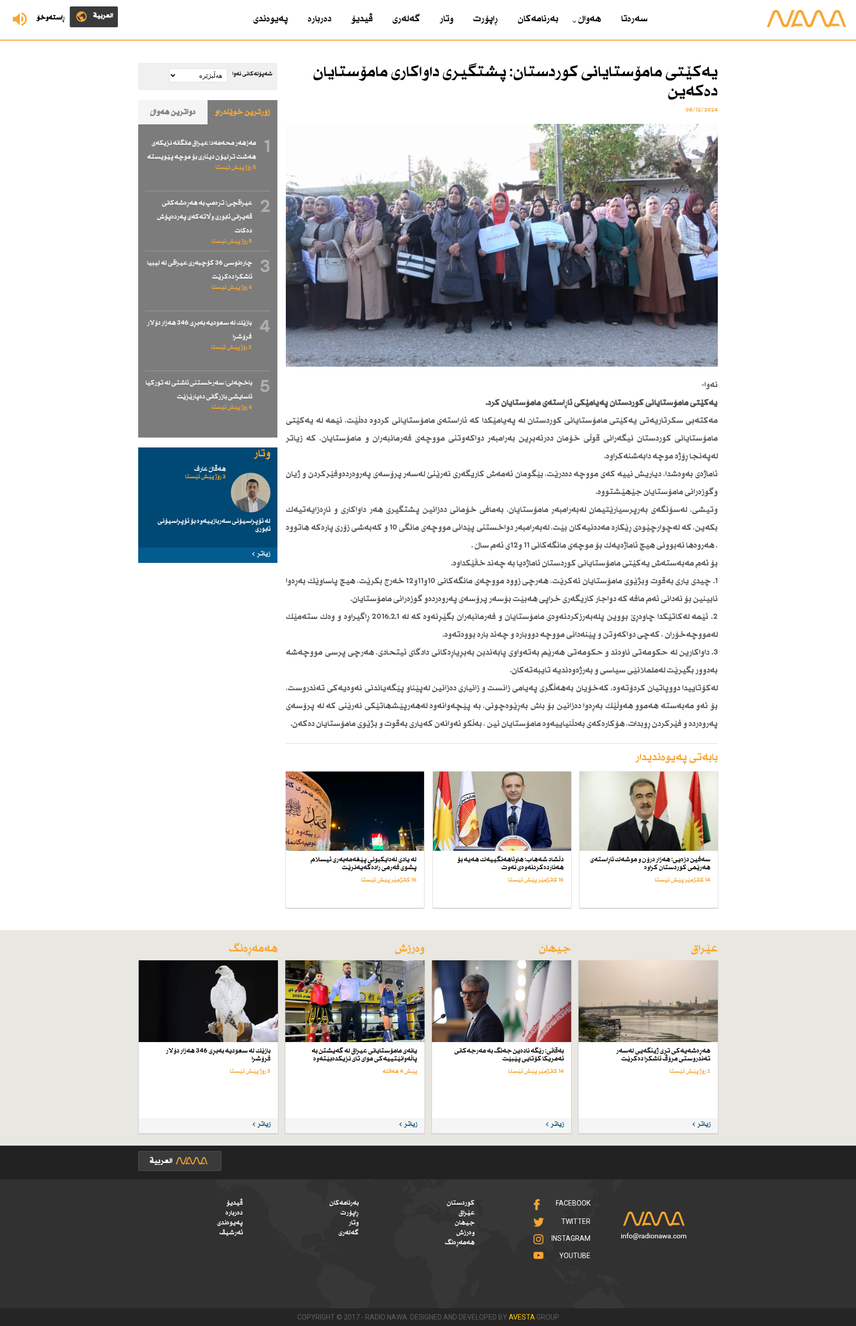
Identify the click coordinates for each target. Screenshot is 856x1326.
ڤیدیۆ (362, 19)
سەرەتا (634, 19)
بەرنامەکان (538, 19)
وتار (446, 19)
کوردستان (461, 1203)
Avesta (522, 1317)
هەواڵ (589, 19)
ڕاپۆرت (485, 19)
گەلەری (406, 19)
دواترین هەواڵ (173, 112)
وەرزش (465, 1233)
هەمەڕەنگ (460, 1243)
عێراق (467, 1213)
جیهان (465, 1223)
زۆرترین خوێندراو (242, 112)
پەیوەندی (270, 19)
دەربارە (319, 19)
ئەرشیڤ (231, 1233)
